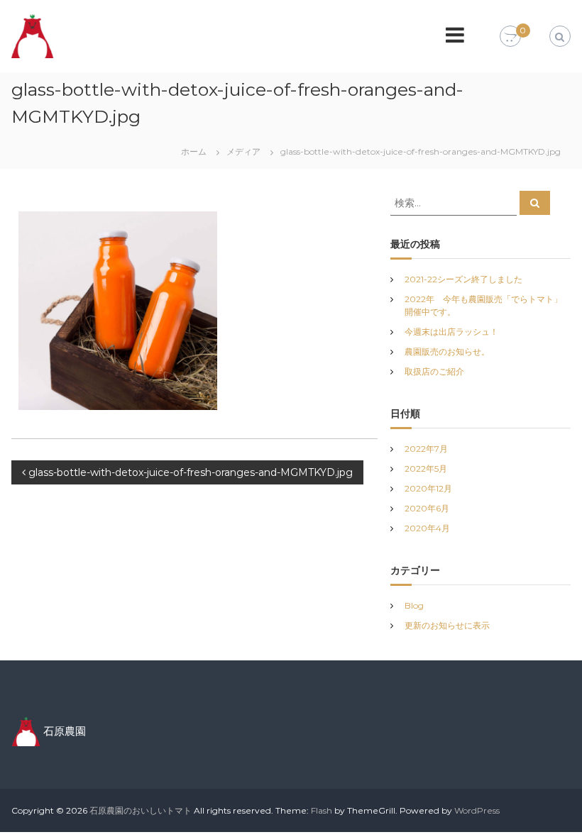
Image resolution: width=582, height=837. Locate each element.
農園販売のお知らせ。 (447, 351)
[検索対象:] (455, 202)
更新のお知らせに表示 (447, 625)
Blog (414, 605)
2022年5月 (426, 468)
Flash (321, 810)
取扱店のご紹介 (434, 371)
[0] (510, 37)
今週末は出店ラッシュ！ (451, 331)
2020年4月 (427, 528)
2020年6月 (427, 508)
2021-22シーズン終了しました (463, 279)
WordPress (477, 810)
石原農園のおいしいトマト (140, 810)
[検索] (535, 203)
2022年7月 (426, 448)
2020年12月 (428, 488)
